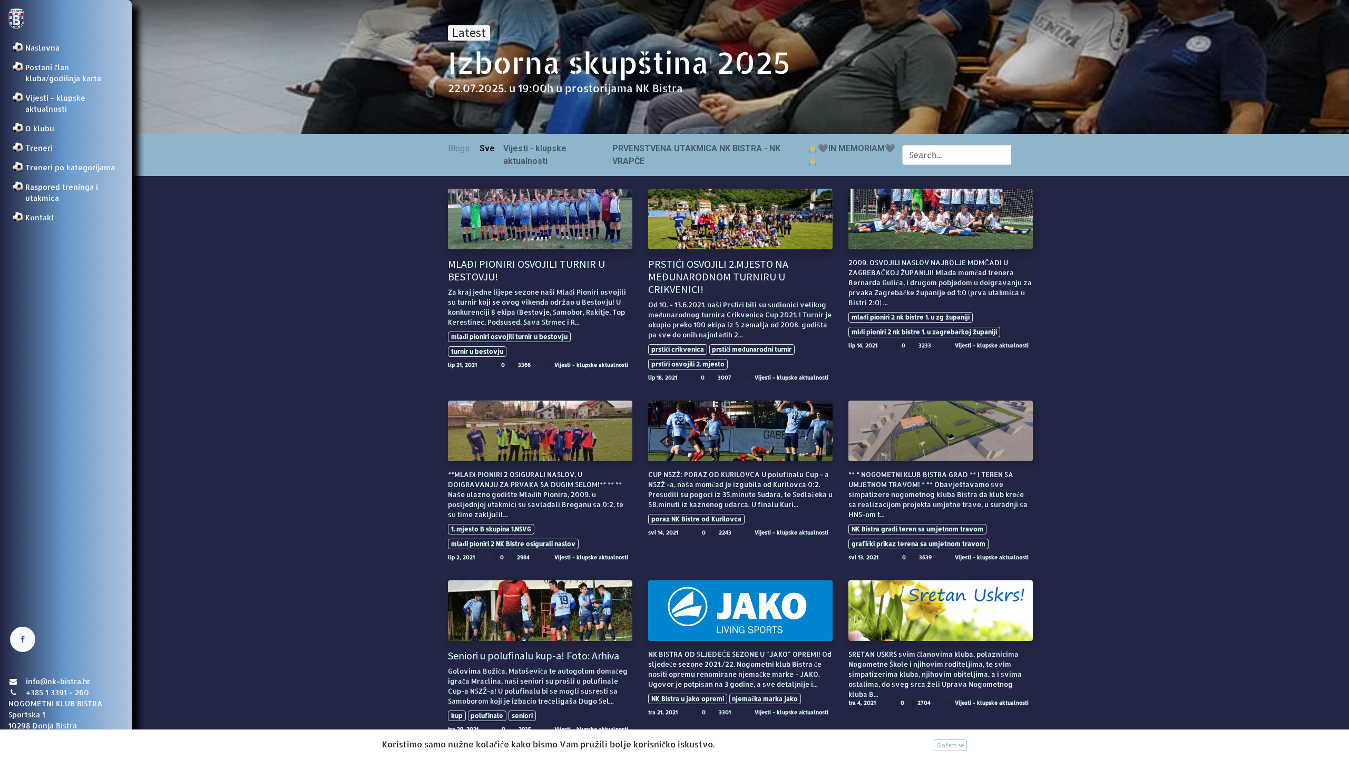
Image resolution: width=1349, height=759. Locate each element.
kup (457, 715)
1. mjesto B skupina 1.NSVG (491, 529)
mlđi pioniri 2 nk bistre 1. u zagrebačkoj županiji (924, 332)
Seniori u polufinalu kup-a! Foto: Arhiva (533, 655)
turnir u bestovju (477, 351)
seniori (522, 715)
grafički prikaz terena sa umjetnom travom (918, 544)
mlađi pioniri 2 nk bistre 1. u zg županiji (911, 317)
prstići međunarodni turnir (751, 349)
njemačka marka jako (765, 699)
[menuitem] (65, 47)
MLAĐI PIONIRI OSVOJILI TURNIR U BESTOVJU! (526, 270)
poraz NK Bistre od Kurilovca (696, 519)
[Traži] (1022, 155)
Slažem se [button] (950, 745)
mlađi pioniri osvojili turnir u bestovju (509, 336)
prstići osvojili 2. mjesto (688, 364)
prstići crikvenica (677, 349)
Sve (487, 148)
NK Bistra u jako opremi (687, 699)
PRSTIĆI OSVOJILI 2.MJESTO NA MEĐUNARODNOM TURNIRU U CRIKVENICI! (718, 277)
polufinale (487, 715)
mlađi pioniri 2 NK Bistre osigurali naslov (513, 544)
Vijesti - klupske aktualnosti (591, 364)
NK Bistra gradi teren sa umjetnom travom (917, 529)
